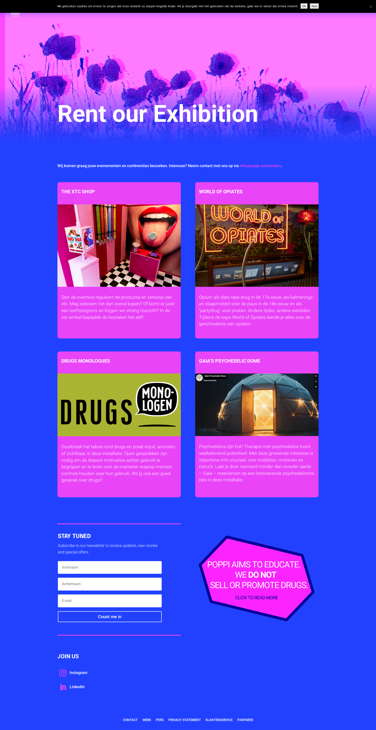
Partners (245, 720)
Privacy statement (184, 720)
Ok (304, 6)
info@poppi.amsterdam (260, 165)
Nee (314, 6)
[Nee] (370, 6)
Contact (130, 720)
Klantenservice (219, 720)
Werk (147, 720)
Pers (160, 720)
